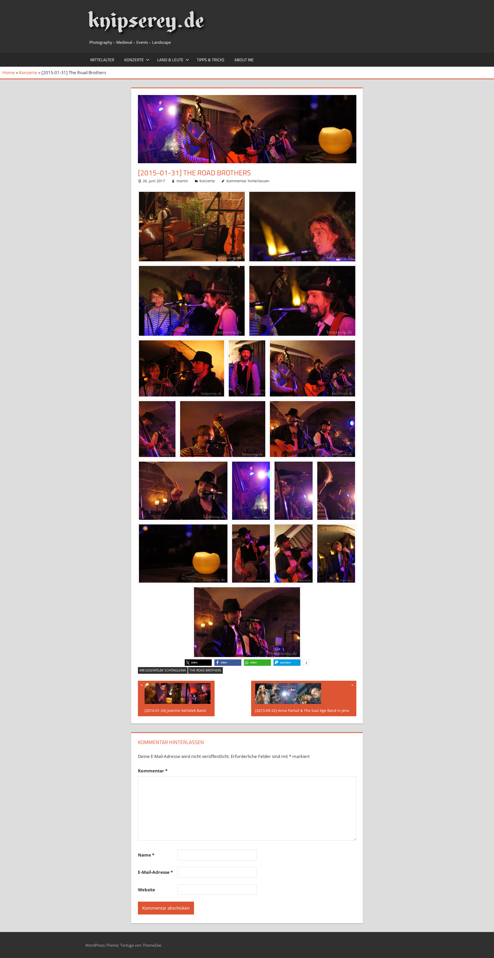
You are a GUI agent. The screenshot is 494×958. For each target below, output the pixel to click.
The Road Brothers (205, 670)
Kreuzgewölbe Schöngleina (162, 670)
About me (244, 60)
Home (8, 72)
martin (182, 180)
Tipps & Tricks (210, 60)
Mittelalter (102, 60)
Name (146, 855)
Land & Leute (170, 60)
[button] (198, 662)
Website (146, 890)
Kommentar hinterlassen (247, 180)
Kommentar (152, 771)
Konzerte (134, 60)
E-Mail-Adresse (155, 872)
